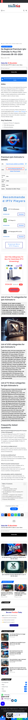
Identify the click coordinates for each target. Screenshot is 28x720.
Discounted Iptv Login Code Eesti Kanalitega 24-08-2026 (18, 660)
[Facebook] (2, 514)
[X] (5, 514)
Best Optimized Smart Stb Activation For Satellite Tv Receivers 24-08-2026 (16, 652)
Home (3, 43)
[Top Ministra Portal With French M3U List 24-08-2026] (5, 645)
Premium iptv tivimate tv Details (10, 488)
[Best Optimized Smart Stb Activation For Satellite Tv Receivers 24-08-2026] (5, 654)
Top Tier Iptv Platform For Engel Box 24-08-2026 (17, 634)
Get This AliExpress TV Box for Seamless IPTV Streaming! (13, 492)
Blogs (3, 684)
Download (21, 214)
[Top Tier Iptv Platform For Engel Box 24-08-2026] (5, 637)
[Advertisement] (14, 28)
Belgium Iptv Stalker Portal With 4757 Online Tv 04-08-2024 (20, 594)
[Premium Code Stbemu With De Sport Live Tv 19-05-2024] (7, 587)
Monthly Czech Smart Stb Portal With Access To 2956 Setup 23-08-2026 (18, 669)
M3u (3, 688)
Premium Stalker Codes (17, 43)
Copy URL (14, 508)
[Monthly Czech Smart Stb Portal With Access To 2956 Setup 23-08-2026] (5, 671)
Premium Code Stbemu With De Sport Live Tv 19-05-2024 (7, 594)
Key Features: (7, 487)
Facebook (16, 111)
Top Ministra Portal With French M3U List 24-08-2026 (17, 643)
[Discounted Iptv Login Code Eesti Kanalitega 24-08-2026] (5, 662)
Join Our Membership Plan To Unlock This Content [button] (15, 169)
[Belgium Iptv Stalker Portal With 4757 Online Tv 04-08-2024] (21, 587)
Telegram (23, 111)
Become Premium (14, 625)
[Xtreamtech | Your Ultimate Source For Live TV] (14, 6)
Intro (4, 485)
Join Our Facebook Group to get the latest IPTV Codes (15, 79)
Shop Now (14, 290)
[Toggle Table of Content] (23, 484)
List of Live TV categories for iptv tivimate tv (12, 494)
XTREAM (4, 691)
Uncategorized (5, 682)
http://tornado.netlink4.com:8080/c (15, 164)
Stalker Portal (8, 43)
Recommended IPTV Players (10, 490)
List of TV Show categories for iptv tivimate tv (13, 497)
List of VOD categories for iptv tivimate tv (12, 496)
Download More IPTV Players (14, 245)
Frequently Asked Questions (9, 499)
